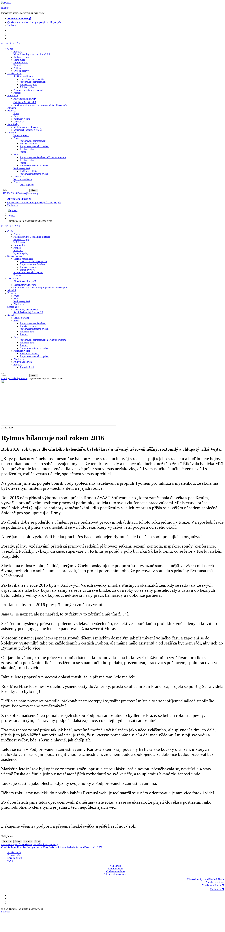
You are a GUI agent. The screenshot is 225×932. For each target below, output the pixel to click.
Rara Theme (5, 912)
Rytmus (5, 7)
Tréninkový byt (27, 87)
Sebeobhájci (13, 124)
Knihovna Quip (21, 57)
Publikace (18, 68)
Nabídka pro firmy (215, 882)
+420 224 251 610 (10, 193)
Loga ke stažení (14, 858)
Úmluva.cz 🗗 (217, 889)
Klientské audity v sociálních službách (31, 54)
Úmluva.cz (12, 25)
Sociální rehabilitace (23, 76)
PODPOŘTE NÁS (10, 43)
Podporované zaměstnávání (33, 81)
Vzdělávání (12, 95)
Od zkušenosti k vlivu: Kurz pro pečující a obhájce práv (34, 22)
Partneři (17, 65)
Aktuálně (11, 108)
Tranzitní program (28, 84)
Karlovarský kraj (21, 119)
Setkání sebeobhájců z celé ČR (28, 130)
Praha (16, 113)
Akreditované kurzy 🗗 (24, 98)
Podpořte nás (13, 855)
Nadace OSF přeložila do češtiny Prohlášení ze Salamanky (29, 844)
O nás (10, 48)
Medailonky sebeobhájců (25, 127)
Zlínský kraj (19, 121)
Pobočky (11, 110)
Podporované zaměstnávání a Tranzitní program (43, 157)
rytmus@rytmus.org (28, 193)
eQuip (10, 860)
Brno (15, 116)
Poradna (17, 92)
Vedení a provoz (21, 135)
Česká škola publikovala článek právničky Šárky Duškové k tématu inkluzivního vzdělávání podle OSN (51, 847)
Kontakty (11, 132)
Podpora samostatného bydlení (28, 90)
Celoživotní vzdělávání (24, 102)
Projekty (17, 51)
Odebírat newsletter (115, 871)
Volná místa (19, 59)
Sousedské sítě (27, 185)
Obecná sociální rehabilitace (33, 79)
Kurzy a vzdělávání (22, 179)
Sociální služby (14, 73)
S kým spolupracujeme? (115, 874)
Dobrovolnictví (20, 62)
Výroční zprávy (21, 70)
